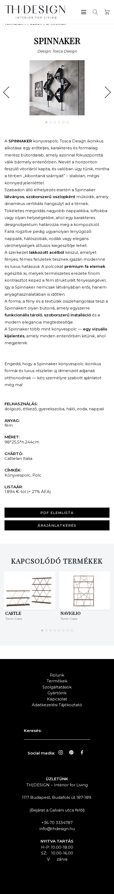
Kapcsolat (57, 698)
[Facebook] (82, 752)
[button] (6, 92)
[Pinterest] (71, 752)
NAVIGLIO (70, 613)
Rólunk (57, 675)
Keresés (95, 12)
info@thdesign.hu (57, 828)
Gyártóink (57, 692)
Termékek (57, 680)
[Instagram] (61, 752)
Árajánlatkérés (57, 525)
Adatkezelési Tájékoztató (57, 704)
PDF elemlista (57, 513)
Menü (83, 12)
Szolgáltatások (57, 687)
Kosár (106, 12)
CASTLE (13, 613)
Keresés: (32, 730)
